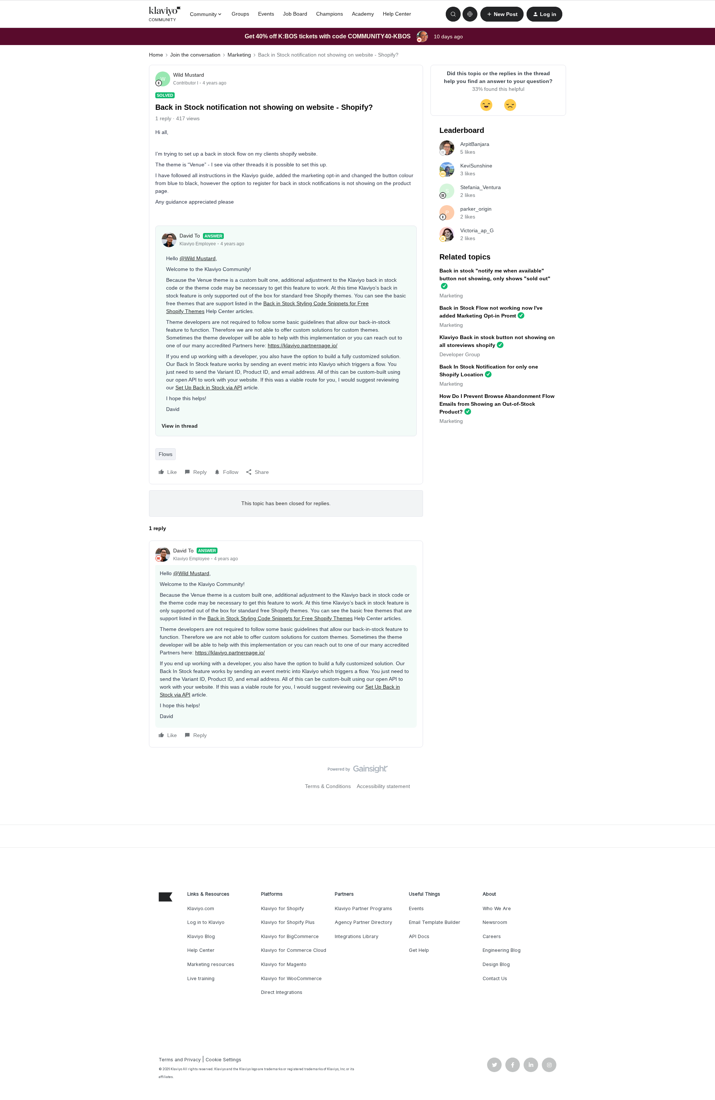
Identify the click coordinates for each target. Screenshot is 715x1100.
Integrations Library (356, 936)
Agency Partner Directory (363, 922)
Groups (240, 14)
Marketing (239, 55)
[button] (502, 14)
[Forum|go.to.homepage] (165, 14)
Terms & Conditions (328, 786)
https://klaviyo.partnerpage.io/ (302, 345)
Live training (200, 978)
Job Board (295, 14)
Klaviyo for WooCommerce (291, 978)
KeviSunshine (476, 166)
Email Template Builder (434, 922)
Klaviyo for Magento (283, 964)
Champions (329, 14)
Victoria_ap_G (477, 230)
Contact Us (495, 978)
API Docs (419, 936)
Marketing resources (210, 964)
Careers (492, 936)
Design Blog (496, 964)
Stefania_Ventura (480, 187)
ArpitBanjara (474, 144)
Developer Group (459, 354)
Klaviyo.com (200, 908)
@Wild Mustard (197, 258)
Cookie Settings (223, 1059)
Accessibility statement (383, 786)
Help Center (397, 14)
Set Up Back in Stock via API (208, 387)
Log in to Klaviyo (206, 922)
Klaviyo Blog (201, 936)
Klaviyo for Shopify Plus (288, 922)
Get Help (419, 950)
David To (189, 236)
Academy (363, 14)
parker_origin (476, 209)
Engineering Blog (502, 950)
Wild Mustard (188, 75)
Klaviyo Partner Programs (363, 908)
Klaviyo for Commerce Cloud (293, 950)
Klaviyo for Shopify (282, 908)
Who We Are (497, 908)
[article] (286, 644)
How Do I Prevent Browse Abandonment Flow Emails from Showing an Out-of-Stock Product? (496, 404)
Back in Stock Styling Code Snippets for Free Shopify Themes (280, 618)
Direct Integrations (281, 992)
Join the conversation (195, 55)
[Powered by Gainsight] (358, 771)
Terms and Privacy (180, 1059)
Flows (165, 454)
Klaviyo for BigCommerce (290, 936)
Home (156, 55)
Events (266, 14)
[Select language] (470, 14)
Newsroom (495, 922)
